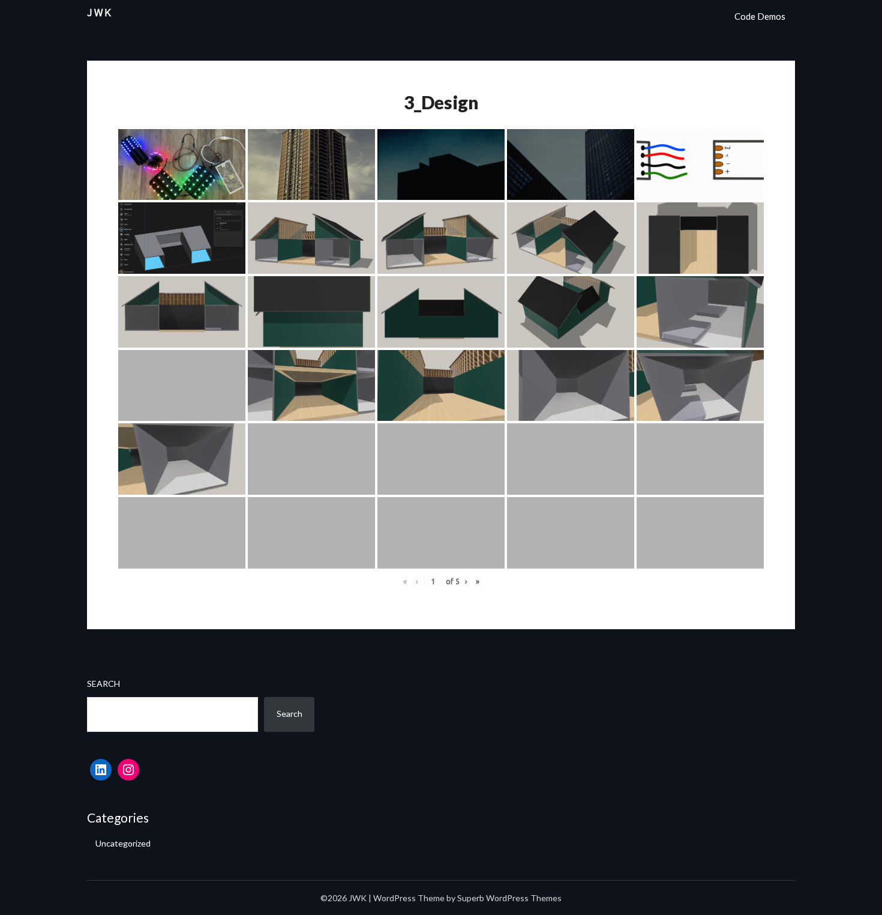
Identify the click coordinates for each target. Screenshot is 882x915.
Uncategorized (123, 843)
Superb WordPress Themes (509, 898)
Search (103, 683)
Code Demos (759, 16)
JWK (100, 13)
